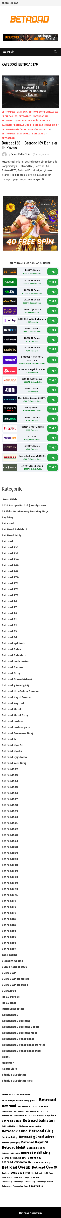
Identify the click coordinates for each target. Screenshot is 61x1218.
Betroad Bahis (11, 649)
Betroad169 (27, 129)
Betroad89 (9, 925)
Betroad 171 (26, 116)
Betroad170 (43, 129)
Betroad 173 (9, 120)
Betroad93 (9, 943)
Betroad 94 (9, 637)
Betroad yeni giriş (39, 1162)
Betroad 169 (51, 111)
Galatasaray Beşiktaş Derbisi (21, 1026)
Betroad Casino (12, 667)
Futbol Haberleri (13, 1009)
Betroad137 (10, 799)
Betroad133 (10, 775)
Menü (10, 51)
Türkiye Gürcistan (14, 1074)
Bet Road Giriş (11, 535)
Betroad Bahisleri (14, 655)
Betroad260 (10, 859)
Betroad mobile (12, 721)
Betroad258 (10, 847)
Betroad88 (9, 919)
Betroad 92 (9, 625)
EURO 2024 (9, 973)
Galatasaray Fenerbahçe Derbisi (23, 1044)
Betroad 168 (35, 111)
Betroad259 (10, 853)
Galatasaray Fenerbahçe (18, 1038)
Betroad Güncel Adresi (17, 679)
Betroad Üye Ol (12, 745)
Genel (5, 1056)
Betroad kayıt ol (13, 703)
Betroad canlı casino (15, 661)
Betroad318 (10, 865)
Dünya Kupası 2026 (14, 967)
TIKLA (52, 271)
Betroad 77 (9, 607)
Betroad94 (9, 949)
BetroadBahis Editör (20, 154)
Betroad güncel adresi (37, 1136)
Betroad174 (8, 138)
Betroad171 (8, 133)
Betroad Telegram (30, 1212)
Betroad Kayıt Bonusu (16, 697)
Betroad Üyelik (10, 129)
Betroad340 (10, 889)
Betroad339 (10, 883)
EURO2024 (9, 991)
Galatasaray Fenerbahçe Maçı (21, 1050)
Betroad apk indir (27, 120)
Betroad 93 (9, 631)
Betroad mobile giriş (45, 124)
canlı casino (10, 955)
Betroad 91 (9, 619)
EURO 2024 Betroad (15, 985)
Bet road (8, 523)
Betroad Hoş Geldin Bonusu (20, 691)
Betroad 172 (41, 116)
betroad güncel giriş (15, 685)
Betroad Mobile (36, 1147)
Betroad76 (9, 901)
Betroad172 (23, 133)
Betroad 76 (9, 601)
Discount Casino (12, 961)
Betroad (22, 111)
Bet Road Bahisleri (14, 529)
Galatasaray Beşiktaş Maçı (19, 1032)
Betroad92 (9, 937)
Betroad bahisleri (38, 1120)
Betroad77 (9, 907)
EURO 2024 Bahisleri (15, 979)
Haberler (8, 1062)
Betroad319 (10, 871)
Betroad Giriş (11, 673)
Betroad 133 (10, 553)
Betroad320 (10, 877)
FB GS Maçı (9, 1003)
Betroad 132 (10, 547)
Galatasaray (10, 1015)
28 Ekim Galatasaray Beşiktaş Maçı (25, 511)
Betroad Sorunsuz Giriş (17, 733)
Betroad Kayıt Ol (34, 1142)
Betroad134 (10, 781)
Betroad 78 (9, 613)
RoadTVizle (10, 499)
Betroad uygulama (14, 757)
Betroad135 (10, 787)
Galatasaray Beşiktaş (16, 1021)
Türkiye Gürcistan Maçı (17, 1080)
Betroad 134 (10, 559)
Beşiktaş (7, 517)
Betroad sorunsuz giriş (14, 1157)
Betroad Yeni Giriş (14, 763)
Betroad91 (9, 931)
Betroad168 (8, 111)
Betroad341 (10, 895)
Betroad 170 (10, 116)
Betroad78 (9, 913)
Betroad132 (10, 769)
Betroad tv (9, 739)
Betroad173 (38, 133)
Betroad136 (10, 793)
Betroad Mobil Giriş (15, 715)
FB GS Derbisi (11, 997)
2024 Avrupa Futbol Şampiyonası (24, 505)
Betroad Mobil (22, 124)
